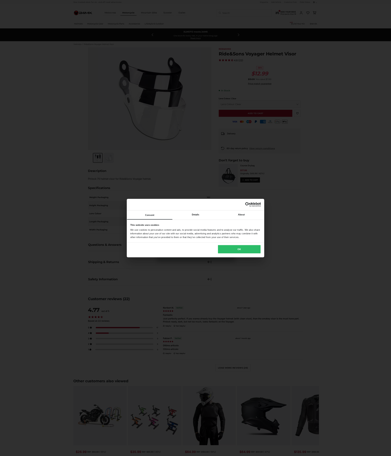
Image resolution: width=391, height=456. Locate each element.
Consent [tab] (149, 215)
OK (239, 249)
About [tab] (241, 214)
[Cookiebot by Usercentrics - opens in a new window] (247, 204)
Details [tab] (195, 214)
